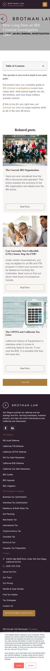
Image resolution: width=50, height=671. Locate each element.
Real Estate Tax (10, 519)
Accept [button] (19, 665)
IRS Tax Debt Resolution (14, 457)
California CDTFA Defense (14, 452)
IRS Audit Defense (11, 440)
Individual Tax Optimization (15, 502)
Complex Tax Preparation (14, 548)
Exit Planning (8, 514)
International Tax (10, 525)
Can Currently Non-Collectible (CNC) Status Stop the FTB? (22, 252)
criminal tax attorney (14, 107)
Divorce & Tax (9, 542)
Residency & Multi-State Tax (16, 508)
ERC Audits (8, 474)
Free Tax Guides (10, 594)
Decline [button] (31, 665)
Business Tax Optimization (15, 497)
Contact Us (8, 606)
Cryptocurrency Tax (12, 531)
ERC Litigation (9, 486)
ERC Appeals (9, 480)
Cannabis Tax (9, 536)
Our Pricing (8, 583)
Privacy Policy (22, 649)
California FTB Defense (13, 446)
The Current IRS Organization (22, 170)
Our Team (7, 577)
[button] (43, 66)
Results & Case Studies (13, 589)
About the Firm (9, 572)
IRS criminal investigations (16, 88)
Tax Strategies (9, 600)
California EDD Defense (13, 463)
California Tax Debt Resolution (16, 469)
